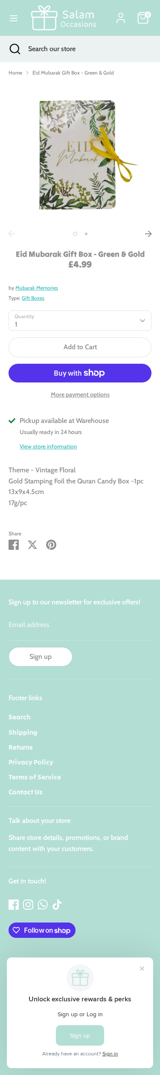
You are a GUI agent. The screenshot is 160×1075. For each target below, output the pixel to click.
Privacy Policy (31, 762)
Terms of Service (35, 777)
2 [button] (86, 234)
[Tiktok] (57, 905)
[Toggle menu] (13, 18)
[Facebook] (14, 905)
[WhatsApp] (43, 905)
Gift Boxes (33, 298)
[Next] (148, 233)
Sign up (40, 656)
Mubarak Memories (36, 288)
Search (20, 717)
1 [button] (75, 234)
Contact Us (26, 792)
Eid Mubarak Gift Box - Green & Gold (73, 72)
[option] (80, 154)
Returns (21, 747)
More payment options (80, 394)
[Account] (120, 15)
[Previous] (11, 233)
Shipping (23, 732)
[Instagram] (28, 905)
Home (15, 72)
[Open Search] (14, 49)
